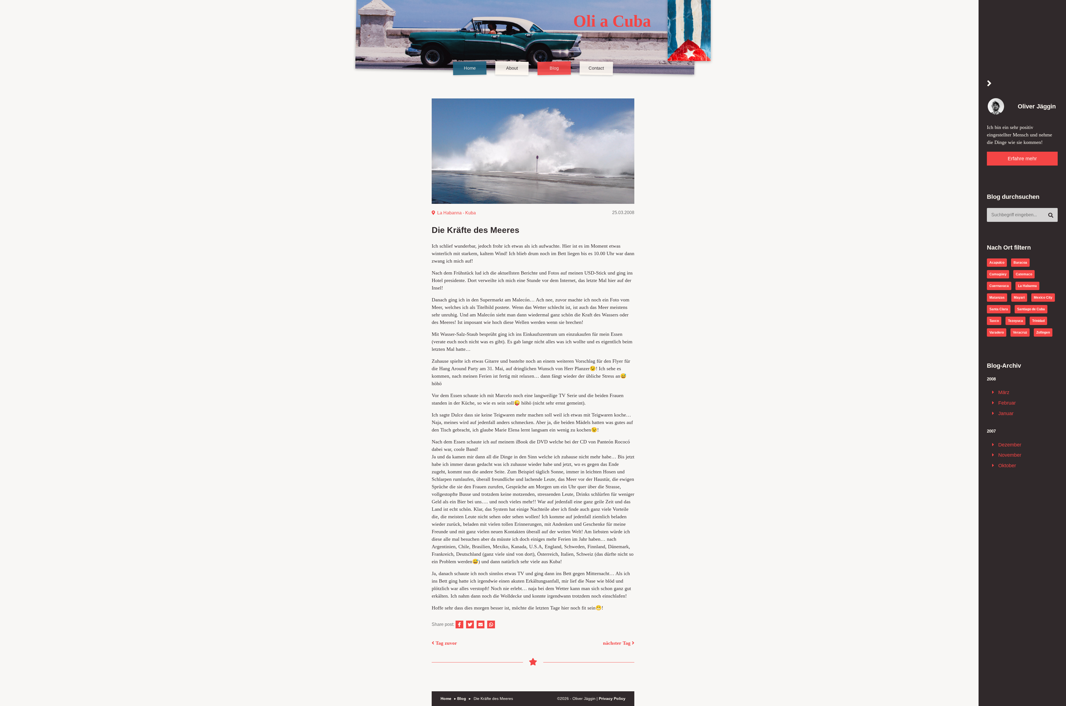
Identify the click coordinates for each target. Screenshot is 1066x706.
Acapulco (996, 263)
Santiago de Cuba (1031, 309)
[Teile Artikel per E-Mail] (480, 624)
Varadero (996, 332)
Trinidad (1038, 321)
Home (470, 68)
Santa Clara (998, 309)
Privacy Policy (612, 698)
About (512, 68)
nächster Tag (617, 643)
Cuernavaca (999, 286)
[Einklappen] (989, 83)
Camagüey (998, 274)
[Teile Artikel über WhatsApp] (491, 624)
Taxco (994, 321)
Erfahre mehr (1022, 158)
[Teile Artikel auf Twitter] (470, 624)
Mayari (1019, 297)
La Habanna (449, 212)
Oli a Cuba (612, 21)
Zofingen (1043, 332)
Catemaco (1024, 274)
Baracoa (1020, 263)
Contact (596, 68)
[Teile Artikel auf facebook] (459, 624)
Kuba (470, 212)
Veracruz (1020, 332)
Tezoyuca (1015, 321)
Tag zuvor (445, 643)
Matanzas (997, 297)
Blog (554, 68)
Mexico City (1043, 297)
